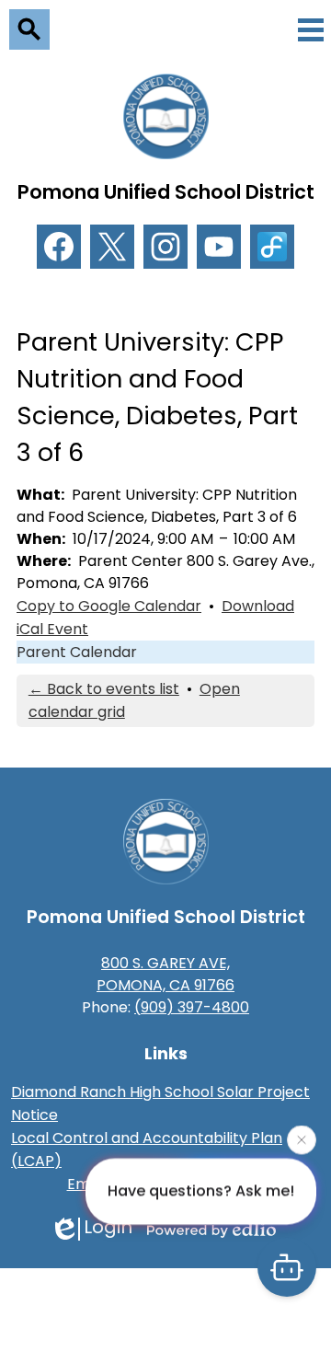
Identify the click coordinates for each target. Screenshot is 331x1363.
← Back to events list (104, 688)
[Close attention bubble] (301, 1139)
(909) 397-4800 (191, 1007)
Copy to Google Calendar (109, 606)
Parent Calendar (77, 652)
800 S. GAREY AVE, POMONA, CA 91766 (165, 974)
